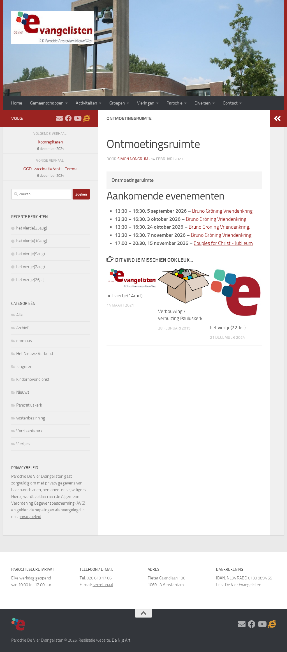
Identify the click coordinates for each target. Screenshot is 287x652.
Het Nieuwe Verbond (34, 353)
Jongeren (24, 366)
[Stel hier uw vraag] (59, 118)
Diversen (203, 103)
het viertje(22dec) (228, 327)
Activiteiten (86, 103)
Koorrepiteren (50, 145)
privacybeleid (29, 516)
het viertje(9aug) (30, 253)
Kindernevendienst (32, 379)
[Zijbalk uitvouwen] (277, 118)
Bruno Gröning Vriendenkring (221, 235)
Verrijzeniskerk (29, 430)
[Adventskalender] (86, 118)
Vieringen (145, 103)
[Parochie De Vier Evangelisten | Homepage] (52, 27)
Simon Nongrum (132, 159)
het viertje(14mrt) (124, 295)
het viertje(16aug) (31, 240)
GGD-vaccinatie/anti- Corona (50, 172)
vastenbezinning (30, 418)
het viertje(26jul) (30, 279)
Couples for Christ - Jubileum (223, 243)
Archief (22, 327)
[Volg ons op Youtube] (77, 118)
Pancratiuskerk (29, 405)
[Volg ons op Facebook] (68, 118)
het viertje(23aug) (31, 228)
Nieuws (22, 392)
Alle (19, 314)
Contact (230, 103)
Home (16, 103)
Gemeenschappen (47, 103)
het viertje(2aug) (30, 266)
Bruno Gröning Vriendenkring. (223, 211)
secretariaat (103, 584)
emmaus (24, 340)
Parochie (174, 103)
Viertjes (23, 443)
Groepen (117, 103)
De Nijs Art (121, 640)
